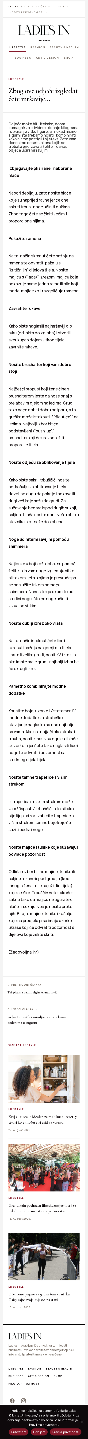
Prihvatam (18, 1432)
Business (23, 57)
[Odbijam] (82, 1422)
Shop (68, 57)
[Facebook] (12, 1401)
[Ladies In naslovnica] (44, 30)
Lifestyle (17, 47)
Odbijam (39, 1432)
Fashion (38, 47)
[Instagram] (23, 1401)
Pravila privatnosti (24, 1383)
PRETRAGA (44, 40)
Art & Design (47, 57)
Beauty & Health (64, 47)
